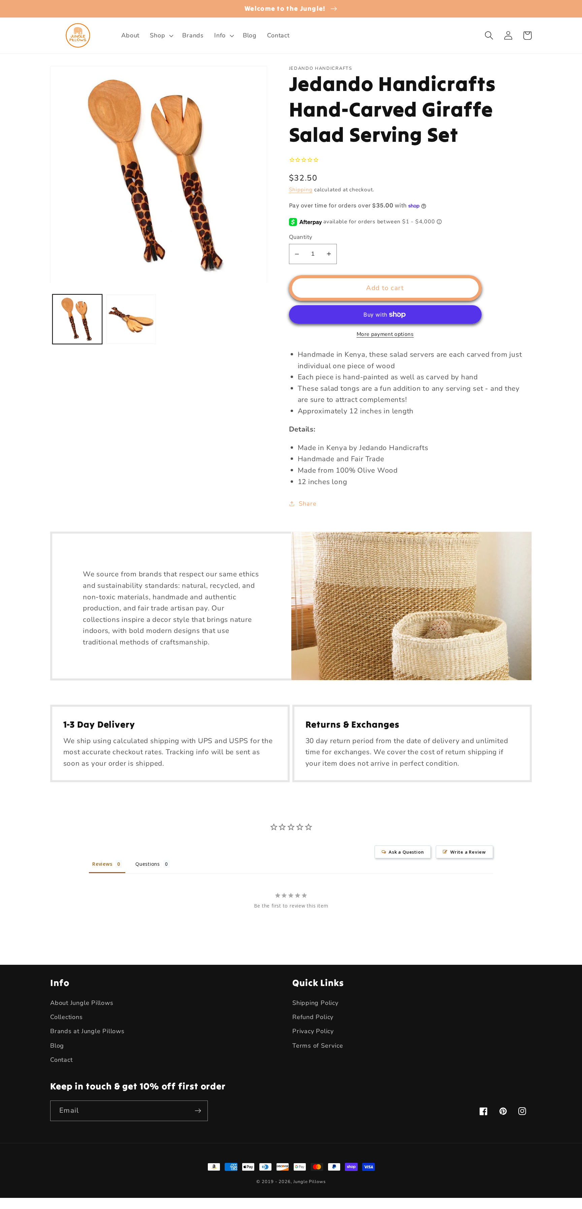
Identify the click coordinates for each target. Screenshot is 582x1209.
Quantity (301, 237)
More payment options (385, 334)
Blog (57, 1046)
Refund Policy (312, 1017)
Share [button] (307, 504)
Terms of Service (317, 1046)
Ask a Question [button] (406, 852)
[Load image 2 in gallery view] (131, 319)
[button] (161, 36)
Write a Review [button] (468, 852)
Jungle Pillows (309, 1182)
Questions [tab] (147, 864)
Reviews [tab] (102, 864)
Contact (61, 1060)
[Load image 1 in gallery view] (77, 319)
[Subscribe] (197, 1111)
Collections (66, 1017)
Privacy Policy (313, 1031)
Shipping (301, 189)
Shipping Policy (315, 1003)
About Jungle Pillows (82, 1003)
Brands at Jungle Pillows (87, 1031)
